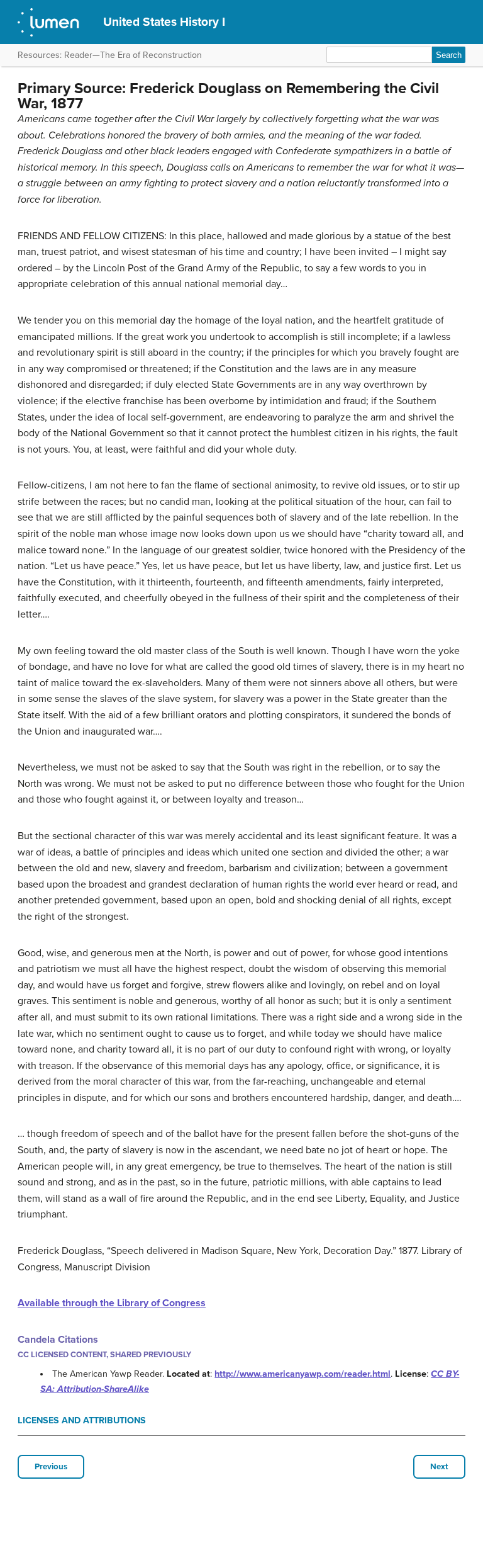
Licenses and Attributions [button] (82, 1420)
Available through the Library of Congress (112, 1303)
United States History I (164, 21)
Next (439, 1467)
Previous (51, 1467)
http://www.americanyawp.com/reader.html (302, 1374)
